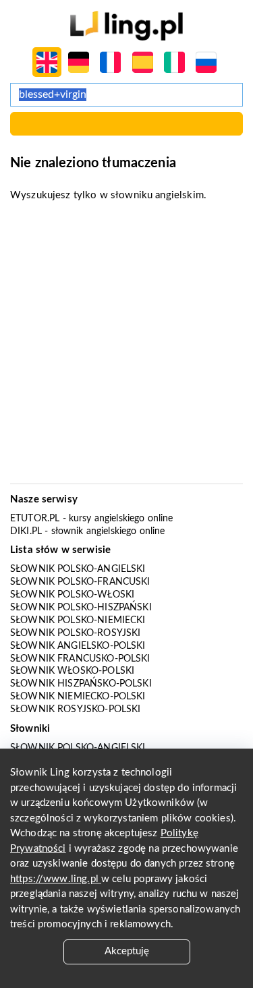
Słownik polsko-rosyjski (75, 633)
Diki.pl (26, 531)
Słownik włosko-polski (72, 671)
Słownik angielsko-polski (78, 646)
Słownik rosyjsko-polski (75, 709)
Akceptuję (127, 951)
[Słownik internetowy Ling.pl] (126, 25)
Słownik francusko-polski (80, 659)
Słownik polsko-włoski (72, 595)
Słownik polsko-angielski (78, 569)
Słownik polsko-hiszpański (81, 607)
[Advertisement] (126, 347)
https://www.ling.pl (55, 879)
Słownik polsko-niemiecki (78, 620)
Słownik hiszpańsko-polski (81, 684)
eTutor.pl (34, 518)
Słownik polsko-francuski (80, 582)
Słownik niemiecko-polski (78, 696)
